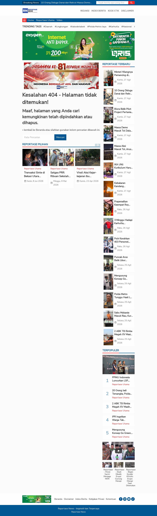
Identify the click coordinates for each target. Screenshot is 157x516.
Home (31, 20)
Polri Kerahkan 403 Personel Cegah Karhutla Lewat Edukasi (122, 243)
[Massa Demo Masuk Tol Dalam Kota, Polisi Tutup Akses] (108, 133)
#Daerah (47, 26)
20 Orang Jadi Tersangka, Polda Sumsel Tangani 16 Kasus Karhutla (122, 395)
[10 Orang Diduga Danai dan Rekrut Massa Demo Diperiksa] (108, 96)
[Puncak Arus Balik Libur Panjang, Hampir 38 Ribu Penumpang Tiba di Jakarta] (108, 263)
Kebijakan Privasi (96, 499)
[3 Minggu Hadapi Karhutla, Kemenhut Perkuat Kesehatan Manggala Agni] (108, 226)
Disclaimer (127, 10)
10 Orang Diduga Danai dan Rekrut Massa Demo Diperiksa (123, 95)
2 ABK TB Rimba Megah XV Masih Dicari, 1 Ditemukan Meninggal (122, 408)
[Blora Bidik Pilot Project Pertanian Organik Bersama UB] (108, 115)
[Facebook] (121, 499)
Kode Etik (113, 10)
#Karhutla (114, 26)
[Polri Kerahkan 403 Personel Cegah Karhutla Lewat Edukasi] (108, 244)
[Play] (118, 450)
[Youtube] (129, 499)
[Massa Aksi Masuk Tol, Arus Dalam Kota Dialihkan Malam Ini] (108, 152)
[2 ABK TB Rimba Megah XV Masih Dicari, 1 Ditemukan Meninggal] (108, 337)
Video (59, 20)
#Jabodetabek (77, 26)
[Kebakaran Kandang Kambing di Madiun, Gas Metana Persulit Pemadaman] (108, 189)
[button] (131, 2)
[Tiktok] (133, 499)
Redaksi (84, 10)
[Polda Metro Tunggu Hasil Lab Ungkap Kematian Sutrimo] (108, 300)
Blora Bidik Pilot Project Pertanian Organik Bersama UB (123, 113)
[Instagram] (125, 499)
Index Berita (98, 10)
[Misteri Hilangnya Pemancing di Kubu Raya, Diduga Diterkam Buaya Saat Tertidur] (108, 78)
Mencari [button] (60, 137)
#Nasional (126, 26)
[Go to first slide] (99, 145)
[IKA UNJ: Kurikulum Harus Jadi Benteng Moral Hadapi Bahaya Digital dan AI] (108, 170)
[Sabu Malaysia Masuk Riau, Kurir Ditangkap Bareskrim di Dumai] (108, 318)
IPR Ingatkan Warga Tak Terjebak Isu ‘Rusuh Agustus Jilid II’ (122, 421)
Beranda (58, 499)
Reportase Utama (45, 20)
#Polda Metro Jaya (96, 26)
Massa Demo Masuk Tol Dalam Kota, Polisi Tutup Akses (123, 132)
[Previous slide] (96, 145)
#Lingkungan (61, 26)
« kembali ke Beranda (33, 130)
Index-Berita (81, 499)
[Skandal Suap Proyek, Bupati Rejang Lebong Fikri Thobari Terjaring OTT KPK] (61, 157)
